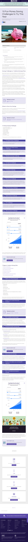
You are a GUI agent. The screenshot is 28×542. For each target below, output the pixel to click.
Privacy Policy (23, 526)
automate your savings (22, 356)
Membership (9, 525)
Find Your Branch (14, 488)
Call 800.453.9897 (14, 476)
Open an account (16, 524)
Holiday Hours (9, 521)
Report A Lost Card (24, 521)
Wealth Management (3, 526)
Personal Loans (2, 524)
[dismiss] (27, 3)
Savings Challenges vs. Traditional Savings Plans (19, 48)
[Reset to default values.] (24, 218)
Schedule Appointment (14, 499)
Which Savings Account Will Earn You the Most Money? (14, 119)
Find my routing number (17, 521)
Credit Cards (2, 525)
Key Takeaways (4, 47)
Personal (2, 521)
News (8, 526)
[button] (1, 1)
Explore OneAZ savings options (11, 444)
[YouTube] (9, 530)
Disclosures (23, 525)
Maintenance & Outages (24, 524)
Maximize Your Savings (10, 101)
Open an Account (9, 260)
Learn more (24, 537)
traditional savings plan (6, 75)
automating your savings (22, 78)
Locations (9, 524)
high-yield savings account (21, 110)
